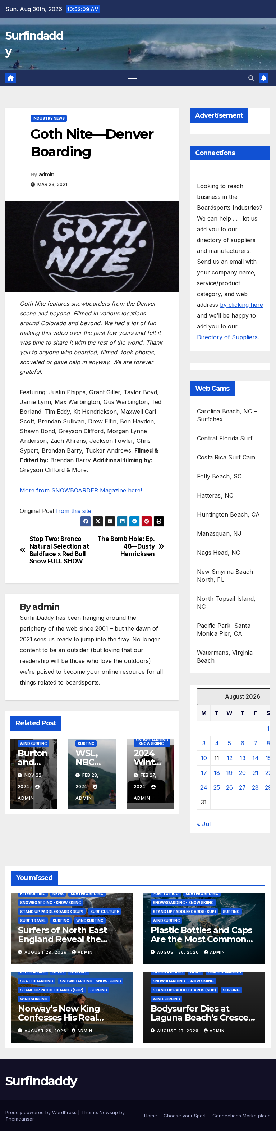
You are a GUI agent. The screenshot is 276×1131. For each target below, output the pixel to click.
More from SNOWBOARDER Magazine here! (81, 490)
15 (268, 758)
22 (268, 772)
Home (150, 1115)
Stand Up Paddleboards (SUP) (51, 911)
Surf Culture (104, 911)
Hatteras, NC (215, 495)
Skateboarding (87, 893)
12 (230, 758)
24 (203, 787)
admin (47, 174)
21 (255, 772)
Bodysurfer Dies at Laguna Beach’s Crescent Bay (204, 1017)
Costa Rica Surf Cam (226, 457)
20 (242, 772)
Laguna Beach (168, 972)
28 (255, 787)
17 (204, 772)
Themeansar (19, 1119)
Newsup (109, 1112)
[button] (251, 78)
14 (255, 758)
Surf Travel (33, 920)
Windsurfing (33, 743)
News (58, 893)
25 (216, 787)
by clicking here (241, 304)
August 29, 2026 (46, 952)
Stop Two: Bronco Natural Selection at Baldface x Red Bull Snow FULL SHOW (59, 550)
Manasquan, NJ (219, 533)
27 (242, 787)
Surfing (86, 743)
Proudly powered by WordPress (41, 1112)
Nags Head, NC (218, 552)
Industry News (49, 118)
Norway (78, 972)
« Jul (204, 823)
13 (242, 758)
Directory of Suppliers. (228, 337)
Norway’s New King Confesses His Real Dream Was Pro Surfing (68, 1017)
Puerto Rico (166, 893)
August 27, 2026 (178, 1030)
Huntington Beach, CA (228, 514)
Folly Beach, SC (219, 476)
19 (229, 772)
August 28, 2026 (179, 952)
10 (204, 758)
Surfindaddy (41, 1081)
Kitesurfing (33, 893)
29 (268, 787)
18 (217, 772)
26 (229, 787)
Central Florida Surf (225, 438)
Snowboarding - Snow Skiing (152, 742)
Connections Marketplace (241, 1115)
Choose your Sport (185, 1115)
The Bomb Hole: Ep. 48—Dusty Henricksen (126, 546)
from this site (73, 510)
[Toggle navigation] (132, 78)
